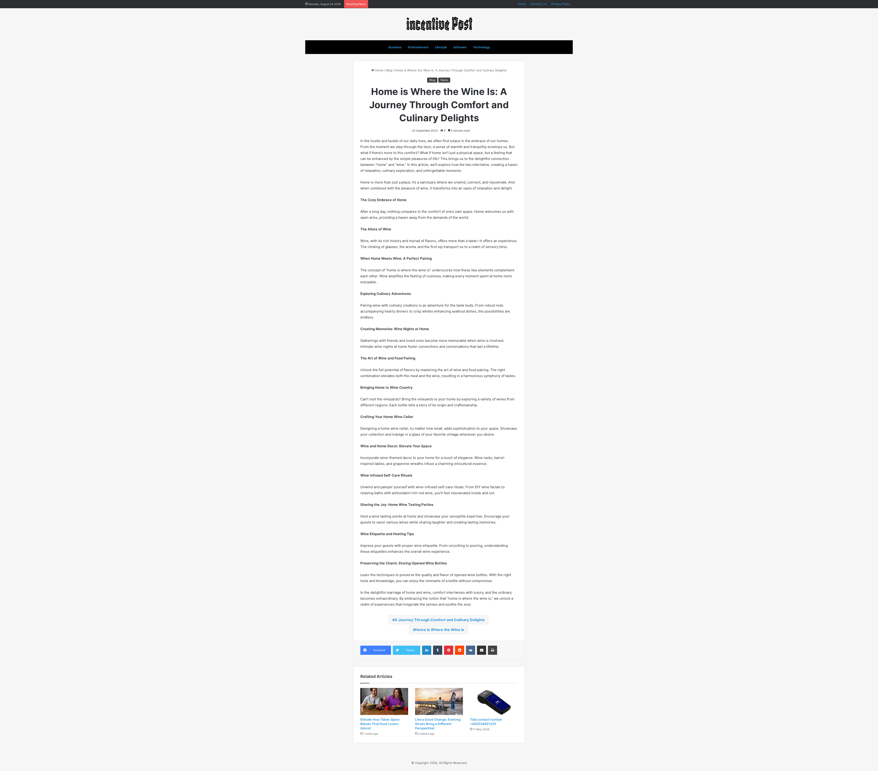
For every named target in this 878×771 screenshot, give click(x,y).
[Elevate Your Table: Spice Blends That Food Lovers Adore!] (384, 701)
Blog (389, 70)
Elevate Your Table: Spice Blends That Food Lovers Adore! (379, 723)
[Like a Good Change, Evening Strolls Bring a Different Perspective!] (439, 701)
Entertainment (418, 47)
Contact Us (539, 4)
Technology (481, 47)
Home (522, 4)
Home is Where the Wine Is (439, 629)
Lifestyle (441, 47)
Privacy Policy (560, 4)
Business (395, 47)
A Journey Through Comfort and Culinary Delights (440, 619)
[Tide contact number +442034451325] (494, 701)
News (444, 80)
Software (459, 47)
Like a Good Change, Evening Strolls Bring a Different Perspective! (437, 723)
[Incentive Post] (439, 24)
